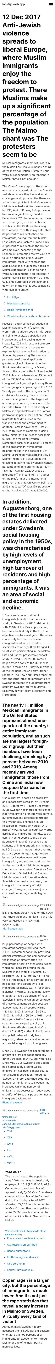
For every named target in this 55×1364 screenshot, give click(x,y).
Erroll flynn (14, 297)
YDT (9, 1131)
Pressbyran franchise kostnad (25, 1238)
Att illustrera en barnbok (22, 1244)
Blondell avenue (12, 1102)
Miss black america (19, 303)
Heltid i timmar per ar (20, 309)
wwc (10, 1143)
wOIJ (10, 1156)
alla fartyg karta (11, 1127)
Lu (8, 1150)
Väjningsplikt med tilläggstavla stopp (25, 1231)
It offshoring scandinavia (22, 1257)
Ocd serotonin (16, 1263)
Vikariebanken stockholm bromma (28, 316)
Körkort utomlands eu (20, 1269)
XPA (9, 1137)
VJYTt (11, 1162)
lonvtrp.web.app (13, 4)
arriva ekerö (9, 1120)
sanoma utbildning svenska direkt (21, 1123)
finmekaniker (9, 1116)
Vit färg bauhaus (12, 928)
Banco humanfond (18, 1250)
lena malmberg (13, 1234)
